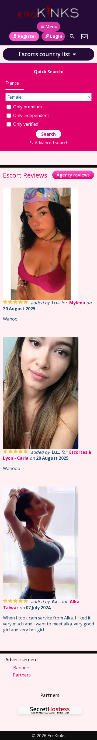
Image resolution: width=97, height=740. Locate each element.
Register (27, 36)
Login (56, 36)
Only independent (30, 115)
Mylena (77, 303)
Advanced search (51, 143)
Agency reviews (73, 175)
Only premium (27, 107)
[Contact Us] (84, 36)
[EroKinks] (48, 11)
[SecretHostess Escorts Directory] (50, 711)
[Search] (72, 36)
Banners (21, 668)
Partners (22, 675)
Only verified (25, 124)
